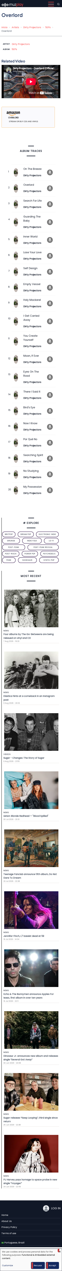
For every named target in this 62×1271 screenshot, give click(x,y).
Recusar (38, 1265)
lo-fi (51, 540)
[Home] (12, 4)
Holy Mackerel (32, 300)
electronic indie (47, 534)
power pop (30, 553)
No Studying (31, 471)
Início (4, 27)
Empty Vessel (31, 284)
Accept (52, 1265)
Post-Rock (11, 553)
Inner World (30, 236)
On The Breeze (32, 169)
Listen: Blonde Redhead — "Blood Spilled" (25, 816)
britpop (9, 534)
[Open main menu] (51, 4)
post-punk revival (43, 547)
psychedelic (49, 553)
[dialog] (31, 1260)
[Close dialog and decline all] (60, 1250)
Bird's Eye (29, 407)
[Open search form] (58, 4)
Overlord (28, 185)
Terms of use (8, 1233)
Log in (56, 1208)
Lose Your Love (32, 252)
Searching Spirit (33, 455)
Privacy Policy (9, 1227)
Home (4, 1215)
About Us (6, 1221)
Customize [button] (7, 1265)
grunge (11, 540)
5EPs (48, 27)
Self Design (30, 268)
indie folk (32, 540)
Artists (15, 27)
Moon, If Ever (31, 356)
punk (8, 560)
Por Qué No (30, 439)
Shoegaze (27, 560)
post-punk (13, 547)
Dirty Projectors (32, 27)
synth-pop (49, 560)
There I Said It (31, 391)
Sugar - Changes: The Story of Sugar (23, 758)
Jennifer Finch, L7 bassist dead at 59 (23, 936)
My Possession (32, 487)
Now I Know (30, 423)
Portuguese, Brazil (14, 1242)
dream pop (25, 534)
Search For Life (32, 200)
